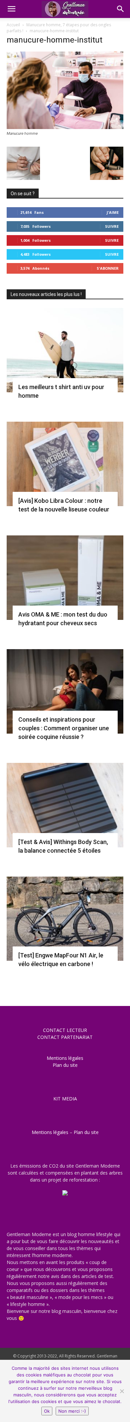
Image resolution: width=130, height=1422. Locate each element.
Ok (47, 1411)
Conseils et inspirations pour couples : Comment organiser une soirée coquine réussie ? (63, 728)
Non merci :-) (72, 1411)
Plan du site (65, 1065)
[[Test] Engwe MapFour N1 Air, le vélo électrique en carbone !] (65, 919)
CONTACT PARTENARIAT (65, 1037)
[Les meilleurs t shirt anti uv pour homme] (65, 350)
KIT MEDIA (65, 1098)
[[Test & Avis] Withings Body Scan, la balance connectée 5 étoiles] (65, 805)
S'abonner (108, 268)
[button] (11, 9)
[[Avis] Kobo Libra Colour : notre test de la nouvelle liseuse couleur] (65, 464)
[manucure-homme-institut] (65, 127)
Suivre (112, 226)
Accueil (13, 25)
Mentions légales (65, 1058)
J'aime (113, 212)
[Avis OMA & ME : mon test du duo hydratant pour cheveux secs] (65, 577)
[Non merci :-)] (121, 1391)
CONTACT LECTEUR (65, 1030)
